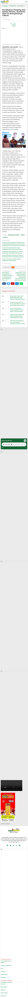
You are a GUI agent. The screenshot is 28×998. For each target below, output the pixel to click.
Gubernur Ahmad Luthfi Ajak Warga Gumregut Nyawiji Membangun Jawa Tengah (17, 316)
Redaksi (3, 962)
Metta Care (3, 995)
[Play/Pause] (25, 440)
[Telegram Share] (17, 283)
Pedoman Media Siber (6, 965)
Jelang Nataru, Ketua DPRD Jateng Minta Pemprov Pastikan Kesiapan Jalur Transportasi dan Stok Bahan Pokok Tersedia (20, 275)
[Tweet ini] (8, 283)
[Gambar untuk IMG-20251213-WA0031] (14, 25)
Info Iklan (3, 971)
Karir (2, 968)
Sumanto (5, 237)
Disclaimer (3, 977)
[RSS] (13, 267)
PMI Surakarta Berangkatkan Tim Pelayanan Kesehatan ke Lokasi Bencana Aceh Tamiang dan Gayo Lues (7, 275)
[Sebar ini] (4, 283)
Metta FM (3, 984)
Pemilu (23, 235)
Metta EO (3, 990)
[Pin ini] (12, 283)
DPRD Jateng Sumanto (13, 235)
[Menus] (26, 1)
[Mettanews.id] (5, 1)
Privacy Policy (4, 974)
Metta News (4, 987)
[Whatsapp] (21, 283)
